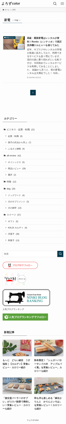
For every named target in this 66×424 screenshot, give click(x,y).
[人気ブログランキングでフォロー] (25, 319)
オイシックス (16, 162)
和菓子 (13, 240)
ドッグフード (16, 195)
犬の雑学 (14, 208)
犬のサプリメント (18, 201)
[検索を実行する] (60, 254)
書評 (12, 175)
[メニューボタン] (62, 3)
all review (14, 155)
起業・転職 (15, 136)
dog (11, 188)
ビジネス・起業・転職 (21, 129)
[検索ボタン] (55, 3)
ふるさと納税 (16, 148)
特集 (11, 181)
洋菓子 (13, 234)
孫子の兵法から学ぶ (19, 142)
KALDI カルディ (17, 227)
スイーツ (14, 214)
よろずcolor (10, 3)
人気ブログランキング (13, 309)
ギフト (13, 221)
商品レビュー (17, 168)
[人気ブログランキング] (26, 305)
